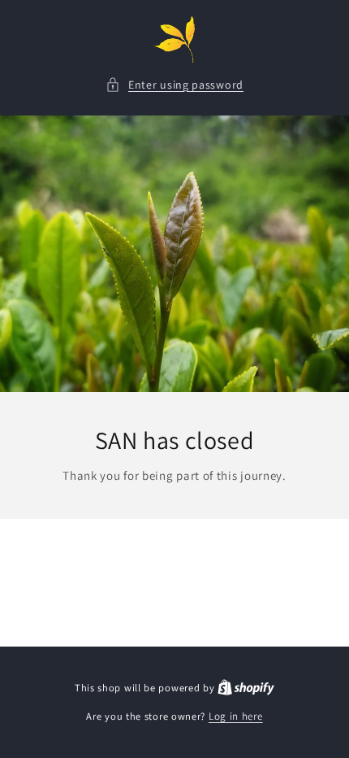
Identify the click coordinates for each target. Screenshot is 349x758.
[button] (174, 85)
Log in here (236, 716)
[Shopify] (246, 688)
